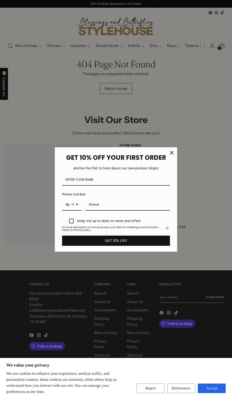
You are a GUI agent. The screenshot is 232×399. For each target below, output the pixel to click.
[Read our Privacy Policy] (167, 228)
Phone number (74, 194)
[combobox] (72, 205)
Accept (212, 388)
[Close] (171, 152)
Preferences (181, 388)
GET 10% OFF (116, 240)
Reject (150, 388)
